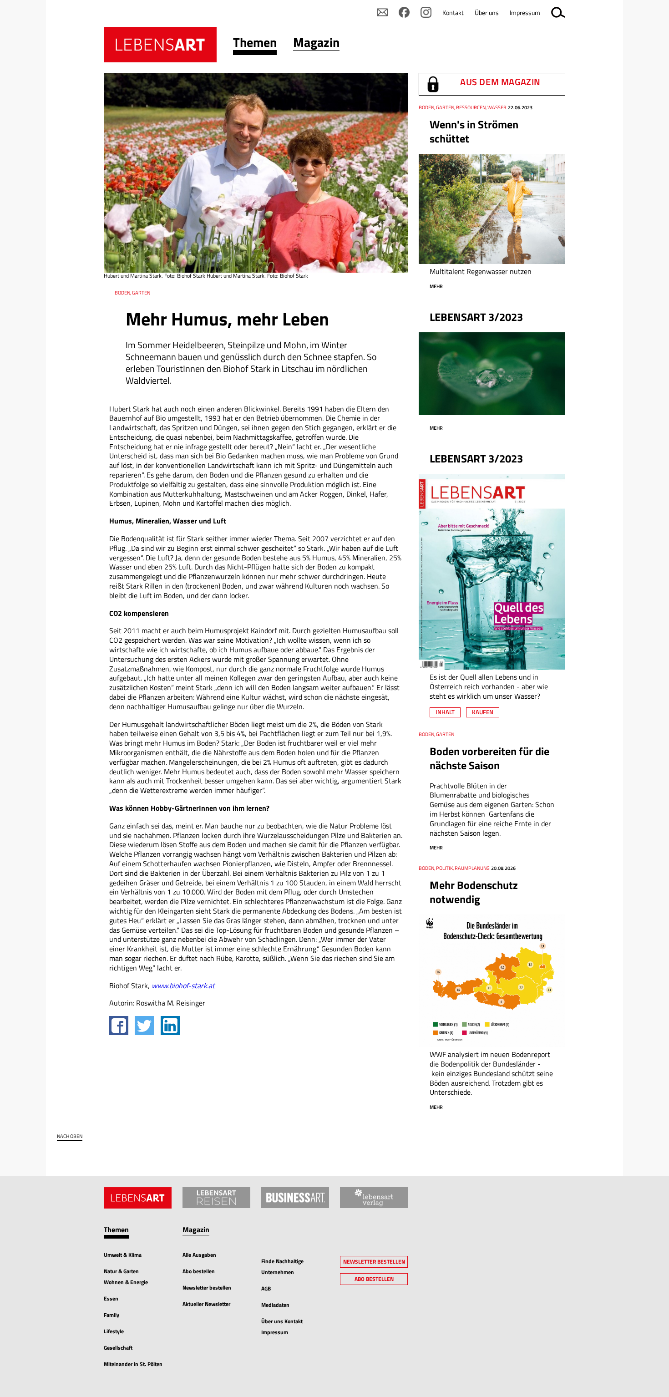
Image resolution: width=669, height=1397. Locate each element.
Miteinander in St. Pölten (133, 1364)
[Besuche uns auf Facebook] (404, 12)
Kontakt (453, 12)
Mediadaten (275, 1304)
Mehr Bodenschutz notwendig (474, 892)
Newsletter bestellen (206, 1287)
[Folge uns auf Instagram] (426, 12)
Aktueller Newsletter (206, 1304)
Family (111, 1315)
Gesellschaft (118, 1347)
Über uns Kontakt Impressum (282, 1326)
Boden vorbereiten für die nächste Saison (489, 758)
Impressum (525, 12)
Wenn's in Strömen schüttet (474, 131)
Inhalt (445, 711)
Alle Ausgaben (199, 1254)
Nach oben (69, 1136)
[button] (255, 44)
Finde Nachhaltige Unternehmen (282, 1266)
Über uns (487, 12)
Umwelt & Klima (123, 1254)
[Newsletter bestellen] (382, 12)
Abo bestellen (198, 1271)
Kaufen (482, 711)
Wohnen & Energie (126, 1282)
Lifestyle (114, 1331)
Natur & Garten (121, 1271)
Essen (111, 1298)
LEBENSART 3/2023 (476, 317)
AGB (266, 1288)
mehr (436, 286)
